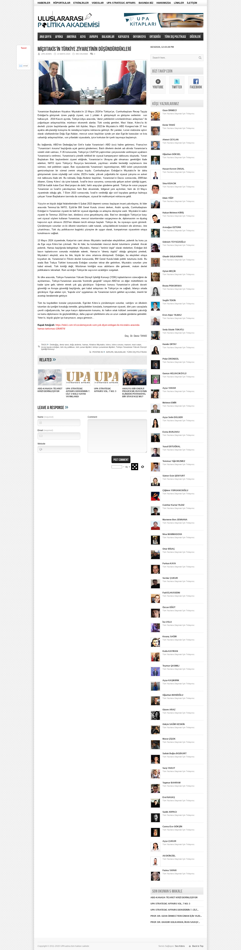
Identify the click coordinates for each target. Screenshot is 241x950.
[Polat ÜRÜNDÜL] (155, 369)
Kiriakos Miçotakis (97, 345)
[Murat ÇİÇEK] (155, 749)
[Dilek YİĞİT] (155, 208)
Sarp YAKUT (168, 768)
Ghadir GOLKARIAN (172, 256)
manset (127, 345)
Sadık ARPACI (169, 812)
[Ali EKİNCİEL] (155, 866)
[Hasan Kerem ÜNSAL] (155, 179)
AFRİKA (59, 37)
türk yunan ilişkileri (84, 347)
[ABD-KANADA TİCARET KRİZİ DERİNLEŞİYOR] (50, 386)
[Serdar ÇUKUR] (155, 588)
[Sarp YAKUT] (155, 778)
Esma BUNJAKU (171, 432)
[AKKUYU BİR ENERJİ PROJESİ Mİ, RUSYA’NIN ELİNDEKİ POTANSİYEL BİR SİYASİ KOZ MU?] (134, 386)
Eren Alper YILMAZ (172, 315)
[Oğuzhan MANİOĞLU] (155, 705)
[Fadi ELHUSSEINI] (155, 603)
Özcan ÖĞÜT (168, 607)
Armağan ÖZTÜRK (171, 227)
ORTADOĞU (155, 37)
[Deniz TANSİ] (155, 135)
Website (41, 444)
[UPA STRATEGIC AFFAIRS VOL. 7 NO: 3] (106, 386)
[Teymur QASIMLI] (155, 676)
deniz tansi (64, 345)
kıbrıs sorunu (117, 345)
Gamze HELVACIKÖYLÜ (174, 373)
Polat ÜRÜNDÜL (170, 359)
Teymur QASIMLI (170, 666)
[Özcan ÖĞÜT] (155, 617)
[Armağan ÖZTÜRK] (155, 237)
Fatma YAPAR (169, 870)
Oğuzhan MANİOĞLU (172, 695)
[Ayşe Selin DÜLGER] (155, 427)
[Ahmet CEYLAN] (155, 149)
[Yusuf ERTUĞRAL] (155, 456)
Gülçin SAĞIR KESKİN (173, 724)
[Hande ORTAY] (155, 354)
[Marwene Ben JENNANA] (155, 529)
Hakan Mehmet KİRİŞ (173, 212)
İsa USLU (167, 622)
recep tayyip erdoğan (50, 347)
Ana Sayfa (45, 37)
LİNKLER (179, 3)
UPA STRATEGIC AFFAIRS (121, 3)
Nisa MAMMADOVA (172, 534)
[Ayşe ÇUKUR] (155, 851)
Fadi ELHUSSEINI (171, 592)
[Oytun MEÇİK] (155, 281)
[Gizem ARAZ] (155, 719)
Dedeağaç (54, 345)
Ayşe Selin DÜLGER (172, 417)
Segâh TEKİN (169, 300)
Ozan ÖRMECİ (169, 110)
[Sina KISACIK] (155, 193)
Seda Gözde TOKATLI (173, 329)
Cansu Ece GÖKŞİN (172, 826)
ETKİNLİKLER (81, 3)
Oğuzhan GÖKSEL (171, 154)
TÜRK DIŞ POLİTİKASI (175, 37)
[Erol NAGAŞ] (155, 807)
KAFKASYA (123, 37)
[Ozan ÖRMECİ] (155, 120)
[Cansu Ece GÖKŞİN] (155, 836)
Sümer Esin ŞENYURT (173, 476)
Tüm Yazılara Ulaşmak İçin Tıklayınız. (178, 114)
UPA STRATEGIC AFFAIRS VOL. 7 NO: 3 (105, 390)
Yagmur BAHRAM (171, 782)
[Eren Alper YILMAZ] (155, 325)
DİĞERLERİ (195, 37)
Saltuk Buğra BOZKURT (174, 753)
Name (45, 417)
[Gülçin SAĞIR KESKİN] (155, 734)
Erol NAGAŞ (168, 797)
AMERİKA (71, 37)
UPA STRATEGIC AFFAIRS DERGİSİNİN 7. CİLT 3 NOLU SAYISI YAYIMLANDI (78, 392)
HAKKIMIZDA (163, 3)
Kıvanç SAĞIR (169, 636)
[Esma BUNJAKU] (155, 442)
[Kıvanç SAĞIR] (155, 646)
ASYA (83, 37)
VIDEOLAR (98, 3)
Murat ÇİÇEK (169, 739)
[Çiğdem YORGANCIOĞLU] (155, 500)
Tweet (23, 48)
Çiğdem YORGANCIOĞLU (175, 490)
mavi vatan (136, 345)
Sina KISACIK (169, 183)
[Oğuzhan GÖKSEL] (155, 164)
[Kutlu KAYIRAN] (155, 661)
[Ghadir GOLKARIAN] (155, 266)
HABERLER (44, 3)
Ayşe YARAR (169, 388)
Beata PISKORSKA (172, 286)
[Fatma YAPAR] (155, 880)
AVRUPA (93, 37)
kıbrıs (108, 345)
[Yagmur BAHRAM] (155, 793)
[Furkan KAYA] (155, 573)
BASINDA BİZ (146, 3)
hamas (85, 345)
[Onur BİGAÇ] (155, 559)
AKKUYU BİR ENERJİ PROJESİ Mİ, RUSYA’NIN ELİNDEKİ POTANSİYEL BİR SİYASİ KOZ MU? (134, 392)
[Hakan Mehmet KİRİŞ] (155, 223)
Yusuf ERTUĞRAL (171, 446)
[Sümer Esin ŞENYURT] (155, 486)
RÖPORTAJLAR (61, 3)
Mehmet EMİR (169, 402)
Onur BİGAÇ (168, 549)
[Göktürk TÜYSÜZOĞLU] (155, 252)
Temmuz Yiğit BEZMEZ (173, 461)
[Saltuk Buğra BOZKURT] (155, 763)
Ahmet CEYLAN (170, 139)
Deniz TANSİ (168, 125)
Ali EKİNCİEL (169, 856)
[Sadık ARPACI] (155, 822)
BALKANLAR (108, 37)
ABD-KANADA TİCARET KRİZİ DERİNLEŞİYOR (50, 390)
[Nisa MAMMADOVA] (155, 544)
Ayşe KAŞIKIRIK (170, 680)
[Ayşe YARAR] (155, 398)
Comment (92, 417)
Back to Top (197, 946)
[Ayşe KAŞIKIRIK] (155, 690)
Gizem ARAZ (168, 709)
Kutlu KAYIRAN (170, 651)
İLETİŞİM (192, 3)
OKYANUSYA (139, 37)
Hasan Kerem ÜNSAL (173, 169)
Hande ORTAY (169, 344)
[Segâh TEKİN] (155, 310)
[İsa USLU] (155, 632)
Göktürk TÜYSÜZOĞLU (174, 242)
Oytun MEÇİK (169, 271)
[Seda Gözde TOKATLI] (155, 339)
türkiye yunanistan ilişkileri (104, 347)
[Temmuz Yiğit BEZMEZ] (155, 471)
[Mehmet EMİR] (155, 413)
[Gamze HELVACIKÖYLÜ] (155, 383)
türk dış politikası (67, 347)
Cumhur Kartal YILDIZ (173, 505)
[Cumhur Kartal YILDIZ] (155, 515)
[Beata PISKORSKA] (155, 296)
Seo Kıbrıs (180, 946)
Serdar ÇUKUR (170, 578)
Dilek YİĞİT (167, 198)
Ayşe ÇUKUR (169, 841)
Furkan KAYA (169, 563)
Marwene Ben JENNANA (174, 519)
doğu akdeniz (75, 345)
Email (45, 430)
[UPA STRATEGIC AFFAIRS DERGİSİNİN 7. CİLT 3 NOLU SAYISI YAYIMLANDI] (78, 386)
